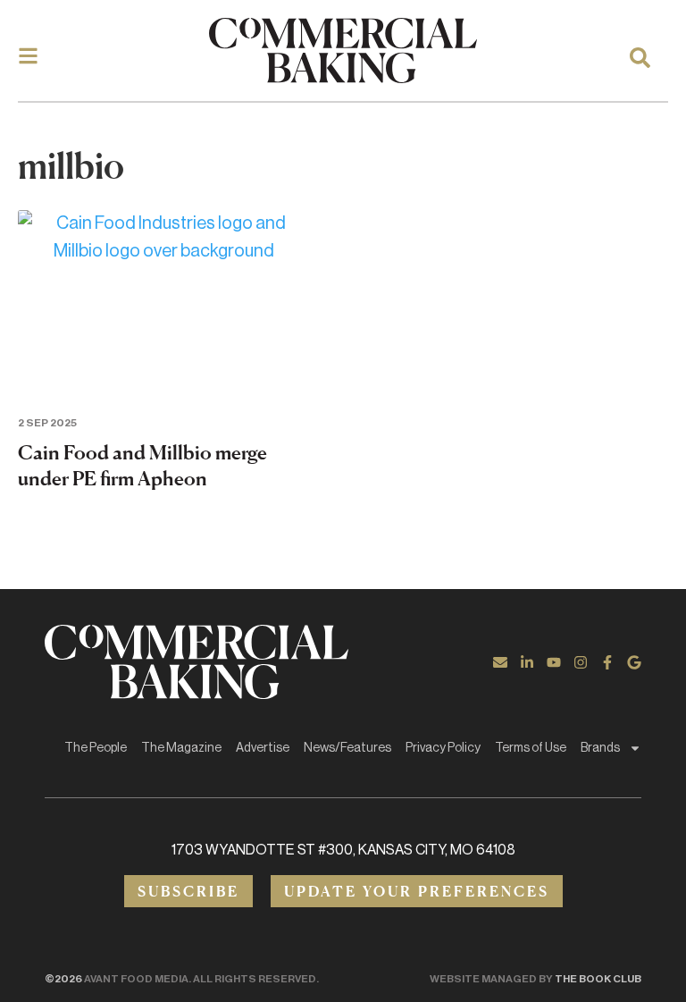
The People (95, 748)
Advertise (262, 748)
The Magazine (181, 748)
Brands (600, 748)
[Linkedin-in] (527, 662)
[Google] (634, 662)
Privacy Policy (443, 748)
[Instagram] (580, 662)
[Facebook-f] (607, 662)
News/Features (347, 748)
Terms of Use (530, 748)
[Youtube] (554, 662)
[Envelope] (500, 662)
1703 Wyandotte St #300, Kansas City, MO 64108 (343, 850)
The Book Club (598, 978)
